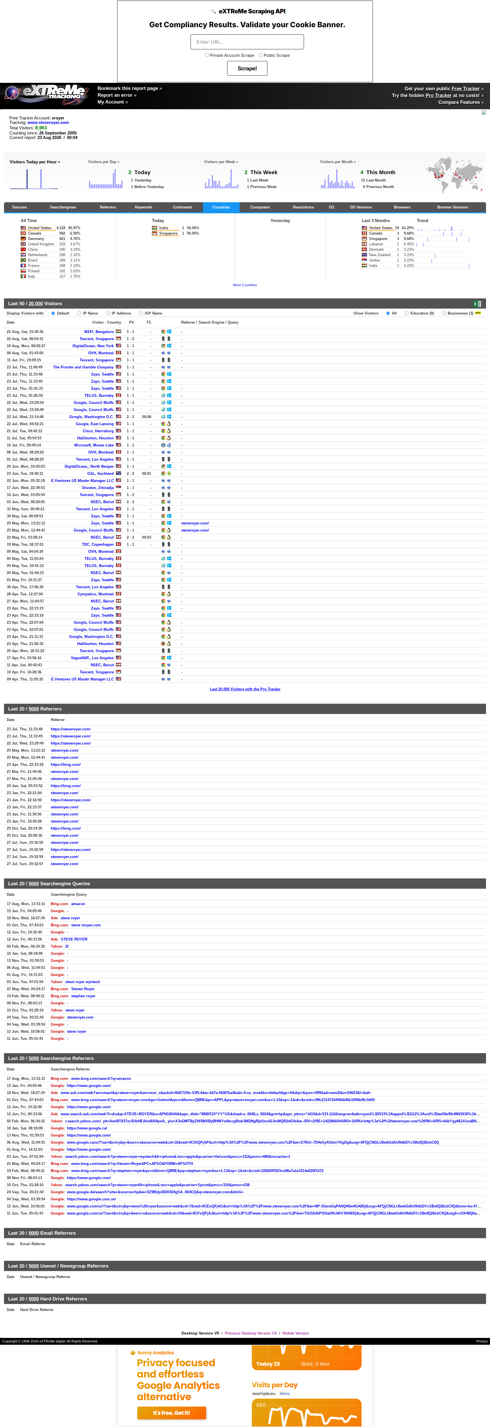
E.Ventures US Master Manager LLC (82, 481)
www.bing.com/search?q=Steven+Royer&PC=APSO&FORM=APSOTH (132, 1164)
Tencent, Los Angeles (95, 459)
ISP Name (153, 313)
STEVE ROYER (74, 939)
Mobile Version (295, 1333)
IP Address (121, 313)
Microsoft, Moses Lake (94, 445)
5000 (34, 709)
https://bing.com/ (66, 764)
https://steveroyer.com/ (71, 729)
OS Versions (361, 207)
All (394, 313)
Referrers (108, 207)
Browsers (402, 207)
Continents (182, 207)
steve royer (70, 918)
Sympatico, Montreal (95, 594)
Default (62, 313)
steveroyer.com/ (195, 523)
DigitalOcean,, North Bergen (89, 466)
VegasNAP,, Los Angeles (92, 658)
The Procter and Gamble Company (83, 367)
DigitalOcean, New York (93, 346)
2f (66, 946)
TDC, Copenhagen (98, 544)
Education (421, 313)
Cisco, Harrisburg (98, 431)
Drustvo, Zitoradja (98, 488)
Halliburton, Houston (95, 438)
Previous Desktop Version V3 (251, 1333)
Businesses (460, 313)
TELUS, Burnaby (99, 395)
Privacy (482, 1341)
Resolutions (303, 207)
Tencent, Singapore (97, 339)
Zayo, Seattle (102, 374)
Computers (260, 207)
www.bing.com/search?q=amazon (101, 1078)
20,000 (36, 303)
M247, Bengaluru (99, 332)
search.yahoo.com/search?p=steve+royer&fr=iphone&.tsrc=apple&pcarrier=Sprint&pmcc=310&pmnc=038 (157, 1185)
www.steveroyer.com (48, 122)
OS (331, 207)
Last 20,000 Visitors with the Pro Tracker (245, 689)
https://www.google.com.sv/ (91, 1199)
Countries (221, 207)
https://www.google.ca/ (87, 1128)
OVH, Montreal (101, 353)
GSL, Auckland (100, 473)
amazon (78, 904)
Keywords (143, 207)
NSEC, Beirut (102, 502)
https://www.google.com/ (89, 1086)
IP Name (90, 313)
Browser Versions (452, 207)
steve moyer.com (86, 925)
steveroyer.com (80, 1017)
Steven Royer (82, 989)
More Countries (245, 285)
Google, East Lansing (95, 424)
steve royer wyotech (82, 982)
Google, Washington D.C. (91, 417)
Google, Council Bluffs (94, 403)
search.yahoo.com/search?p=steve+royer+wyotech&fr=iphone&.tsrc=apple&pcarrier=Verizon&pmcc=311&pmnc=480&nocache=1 (177, 1156)
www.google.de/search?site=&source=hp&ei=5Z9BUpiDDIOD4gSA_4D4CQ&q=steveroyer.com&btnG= (155, 1192)
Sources (19, 207)
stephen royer (83, 996)
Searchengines (63, 207)
